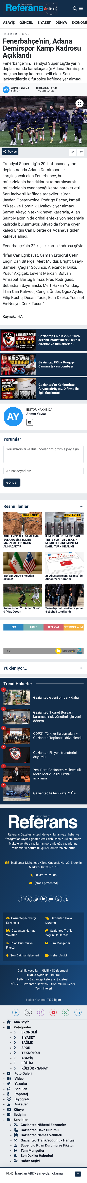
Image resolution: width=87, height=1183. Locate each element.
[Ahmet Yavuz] (13, 416)
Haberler (10, 33)
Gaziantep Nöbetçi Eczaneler (21, 920)
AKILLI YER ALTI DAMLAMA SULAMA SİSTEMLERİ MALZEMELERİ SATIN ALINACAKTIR (21, 541)
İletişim (20, 1114)
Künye (19, 1109)
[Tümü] (82, 506)
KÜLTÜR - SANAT (34, 1068)
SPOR (25, 33)
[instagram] (40, 1012)
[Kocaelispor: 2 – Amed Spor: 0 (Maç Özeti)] (22, 595)
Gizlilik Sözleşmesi (55, 970)
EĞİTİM (27, 1063)
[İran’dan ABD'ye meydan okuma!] (22, 563)
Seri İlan (20, 1089)
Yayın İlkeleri (43, 988)
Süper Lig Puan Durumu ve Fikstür (47, 1145)
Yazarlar (20, 1084)
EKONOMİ (79, 22)
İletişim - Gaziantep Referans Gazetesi (42, 979)
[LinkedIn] (43, 899)
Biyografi (21, 1099)
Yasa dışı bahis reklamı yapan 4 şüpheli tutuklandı (64, 610)
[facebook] (15, 1012)
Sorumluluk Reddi (63, 984)
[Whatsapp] (58, 899)
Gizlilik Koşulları (28, 970)
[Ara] (75, 8)
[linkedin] (78, 1012)
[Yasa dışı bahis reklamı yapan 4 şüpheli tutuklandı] (64, 595)
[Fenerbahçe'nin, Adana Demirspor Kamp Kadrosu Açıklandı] (43, 121)
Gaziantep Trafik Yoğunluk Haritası (58, 933)
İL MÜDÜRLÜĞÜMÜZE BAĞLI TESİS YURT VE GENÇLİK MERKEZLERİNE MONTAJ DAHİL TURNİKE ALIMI (63, 541)
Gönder (12, 482)
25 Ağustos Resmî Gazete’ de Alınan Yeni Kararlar (64, 577)
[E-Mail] (29, 422)
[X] (28, 899)
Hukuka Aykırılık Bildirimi (43, 975)
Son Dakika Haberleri (24, 955)
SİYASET (44, 22)
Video (19, 1079)
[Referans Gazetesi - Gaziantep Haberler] (30, 8)
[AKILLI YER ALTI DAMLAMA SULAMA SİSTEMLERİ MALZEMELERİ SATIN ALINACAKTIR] (22, 523)
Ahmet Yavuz (36, 414)
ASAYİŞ (9, 22)
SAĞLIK (27, 1042)
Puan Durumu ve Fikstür (19, 945)
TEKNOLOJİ (30, 1053)
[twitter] (28, 1012)
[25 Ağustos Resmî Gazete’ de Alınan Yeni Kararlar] (64, 563)
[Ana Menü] (81, 8)
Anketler (21, 1104)
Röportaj (21, 1094)
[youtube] (53, 1012)
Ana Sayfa (21, 1022)
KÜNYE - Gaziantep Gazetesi (30, 984)
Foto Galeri (23, 1073)
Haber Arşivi (58, 955)
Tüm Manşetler (60, 943)
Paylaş (12, 151)
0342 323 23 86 (46, 875)
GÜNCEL (26, 22)
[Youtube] (51, 899)
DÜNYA (61, 22)
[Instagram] (36, 899)
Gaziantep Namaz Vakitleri (20, 933)
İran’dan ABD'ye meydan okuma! (39, 1173)
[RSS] (66, 899)
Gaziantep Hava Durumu (58, 920)
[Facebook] (21, 899)
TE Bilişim (54, 1000)
